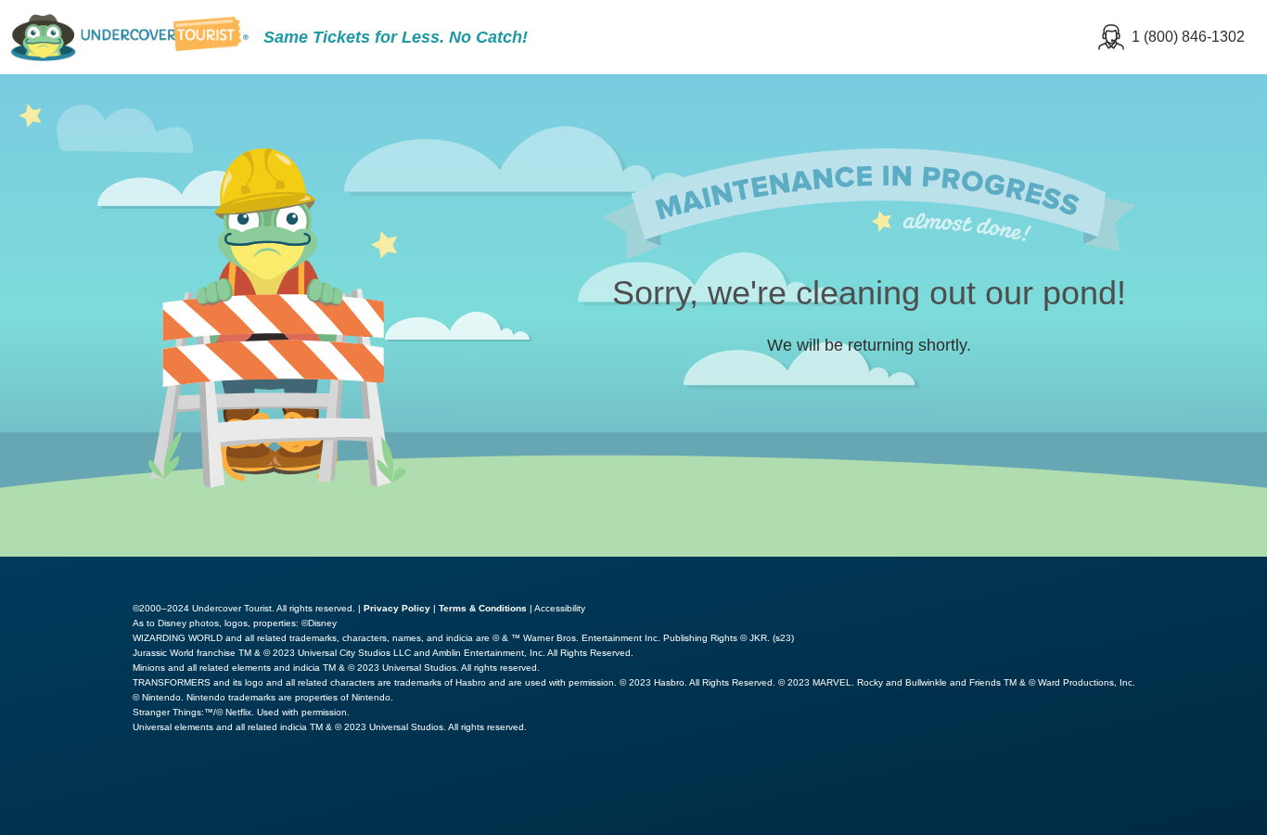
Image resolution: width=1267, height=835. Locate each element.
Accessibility (559, 608)
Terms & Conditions (483, 608)
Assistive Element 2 (264, 792)
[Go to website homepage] (130, 37)
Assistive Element (86, 792)
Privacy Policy (397, 608)
